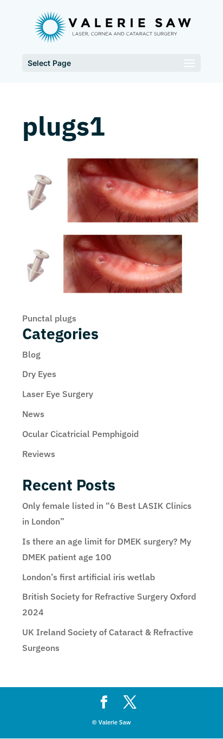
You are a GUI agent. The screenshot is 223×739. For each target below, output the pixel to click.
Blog (31, 354)
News (33, 413)
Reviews (38, 453)
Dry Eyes (39, 373)
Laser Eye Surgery (57, 393)
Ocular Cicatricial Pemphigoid (80, 433)
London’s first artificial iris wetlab (88, 577)
